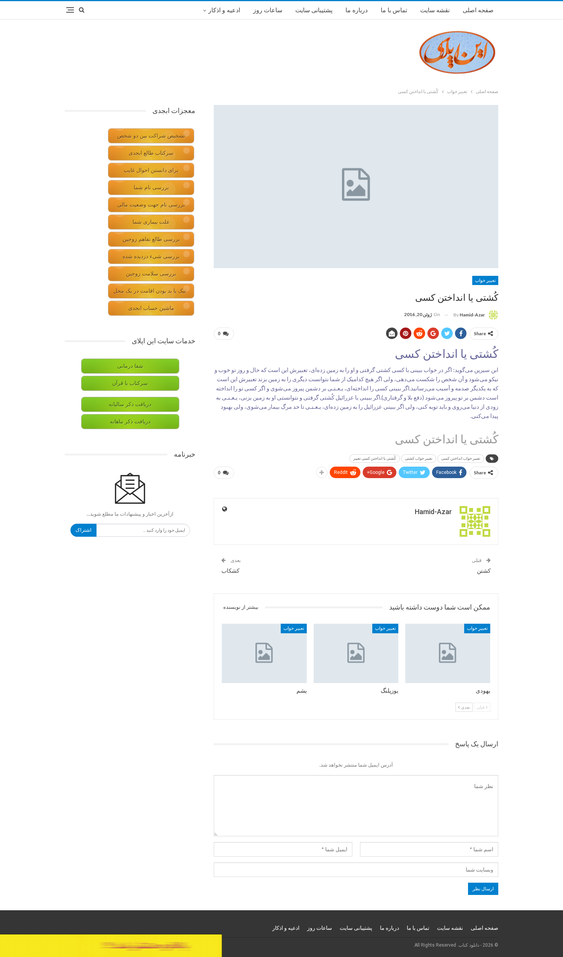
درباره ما (356, 10)
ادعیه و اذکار (224, 10)
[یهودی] (447, 653)
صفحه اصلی (478, 10)
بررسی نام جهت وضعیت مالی (151, 205)
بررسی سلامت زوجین (151, 274)
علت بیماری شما (151, 222)
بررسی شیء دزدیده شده (151, 256)
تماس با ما (394, 10)
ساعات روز (267, 10)
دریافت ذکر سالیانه (130, 404)
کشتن (484, 570)
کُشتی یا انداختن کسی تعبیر (374, 458)
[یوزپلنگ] (356, 653)
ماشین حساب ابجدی (151, 308)
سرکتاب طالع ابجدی (151, 153)
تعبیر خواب (485, 280)
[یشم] (264, 653)
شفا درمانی (130, 366)
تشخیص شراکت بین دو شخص (151, 136)
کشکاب (230, 570)
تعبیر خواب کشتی (418, 458)
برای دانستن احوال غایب (151, 170)
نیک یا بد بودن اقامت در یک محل (149, 291)
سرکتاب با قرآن (130, 383)
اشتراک (83, 530)
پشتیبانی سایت (313, 10)
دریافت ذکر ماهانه (130, 421)
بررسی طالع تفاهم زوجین (151, 239)
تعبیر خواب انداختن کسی (460, 458)
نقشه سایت (435, 10)
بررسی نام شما (151, 187)
